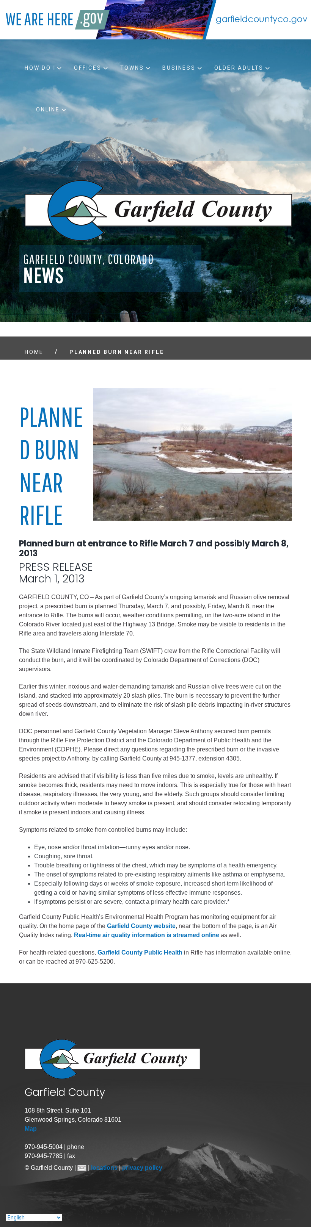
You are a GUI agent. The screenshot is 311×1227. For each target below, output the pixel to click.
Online (48, 109)
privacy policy (142, 1167)
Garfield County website (141, 926)
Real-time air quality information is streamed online (146, 935)
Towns (132, 68)
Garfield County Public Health (139, 952)
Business (178, 68)
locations (105, 1167)
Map (31, 1128)
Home (34, 352)
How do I (40, 68)
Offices (88, 68)
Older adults (239, 68)
